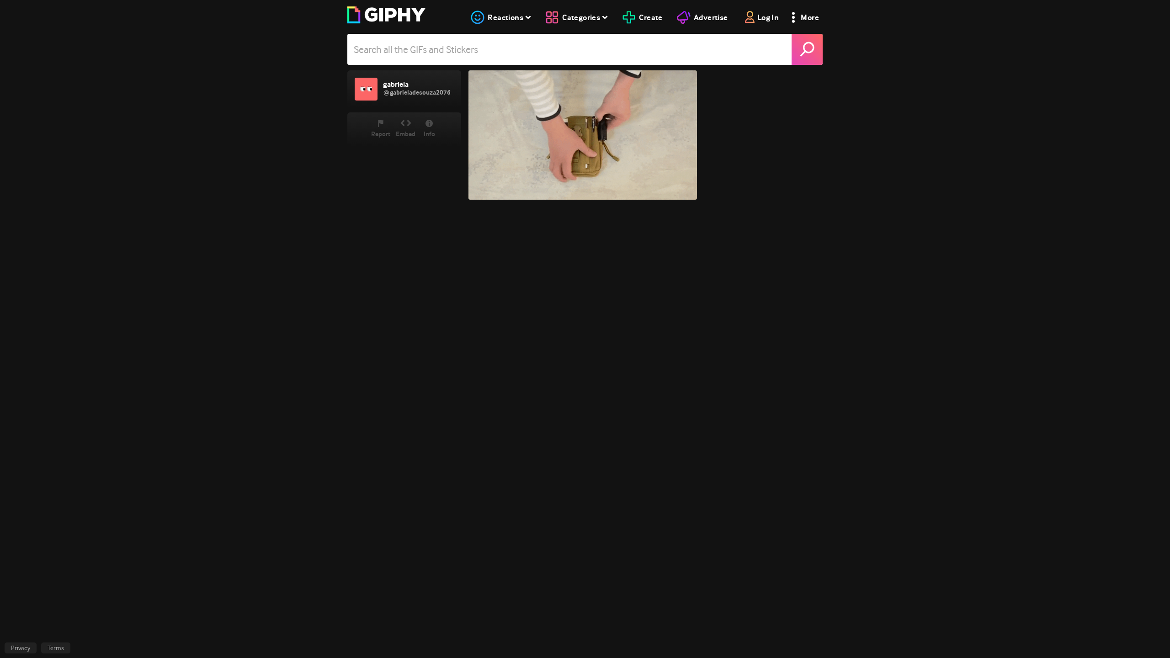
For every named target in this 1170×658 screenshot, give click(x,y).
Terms (56, 648)
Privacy (20, 648)
